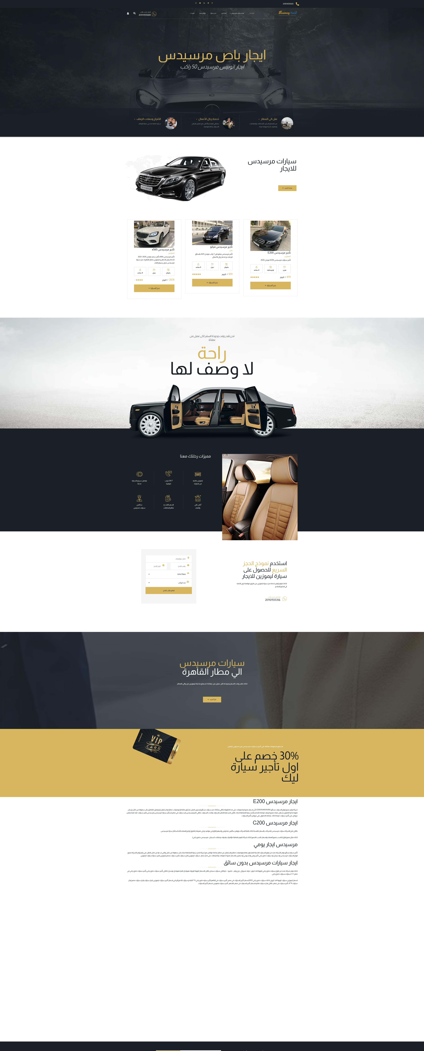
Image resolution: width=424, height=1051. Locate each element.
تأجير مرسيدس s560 (163, 249)
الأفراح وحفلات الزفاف (148, 118)
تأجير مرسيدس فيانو (221, 246)
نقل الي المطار (269, 118)
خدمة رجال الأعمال (208, 118)
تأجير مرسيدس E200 (279, 252)
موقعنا (247, 583)
